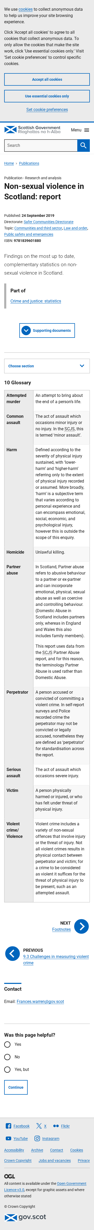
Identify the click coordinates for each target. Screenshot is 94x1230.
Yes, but (22, 1069)
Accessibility (14, 1150)
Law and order (75, 228)
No (17, 1056)
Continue (16, 1087)
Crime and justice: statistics (35, 301)
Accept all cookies (47, 79)
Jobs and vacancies (55, 1160)
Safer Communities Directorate (48, 222)
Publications (29, 163)
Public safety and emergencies (28, 234)
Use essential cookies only (47, 96)
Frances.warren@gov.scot (40, 1001)
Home (9, 163)
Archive (37, 1150)
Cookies (76, 1150)
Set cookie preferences (47, 109)
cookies (26, 9)
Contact (56, 1150)
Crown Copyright (18, 1160)
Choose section (21, 366)
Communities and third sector (38, 228)
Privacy (84, 1160)
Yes (18, 1044)
